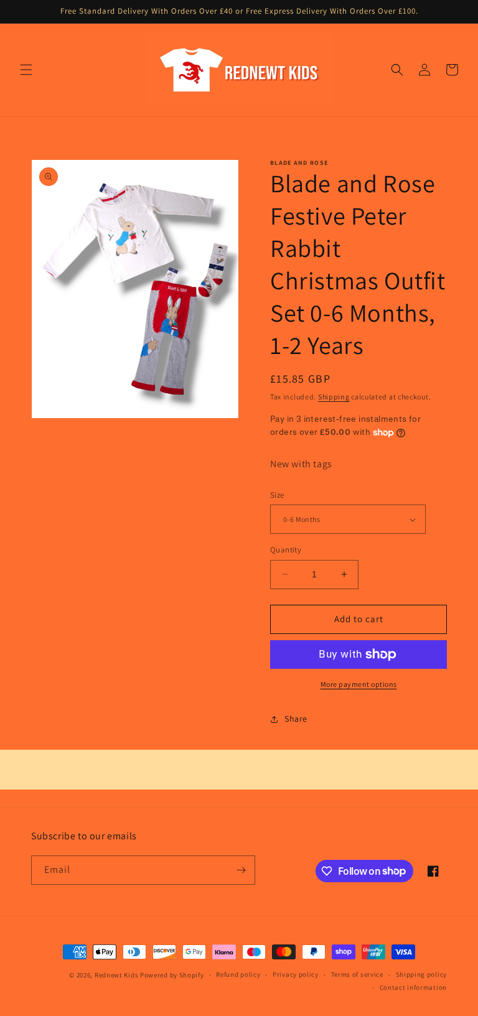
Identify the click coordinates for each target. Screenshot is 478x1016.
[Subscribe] (241, 870)
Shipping (334, 396)
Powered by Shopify (172, 975)
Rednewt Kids (116, 975)
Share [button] (295, 718)
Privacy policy (296, 974)
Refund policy (238, 974)
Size (277, 495)
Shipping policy (422, 974)
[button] (26, 69)
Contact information (413, 987)
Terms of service (357, 974)
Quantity (285, 549)
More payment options (359, 684)
